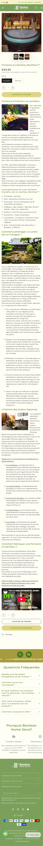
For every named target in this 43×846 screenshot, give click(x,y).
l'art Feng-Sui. (17, 283)
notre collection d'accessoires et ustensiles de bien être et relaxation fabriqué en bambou (17, 155)
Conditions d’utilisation (32, 838)
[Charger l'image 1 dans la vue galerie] (16, 57)
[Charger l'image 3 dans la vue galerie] (27, 57)
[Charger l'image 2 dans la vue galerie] (21, 57)
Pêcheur (19, 81)
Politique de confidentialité (14, 838)
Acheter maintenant (22, 628)
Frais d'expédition (15, 72)
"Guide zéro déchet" (9, 574)
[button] (36, 8)
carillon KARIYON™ (31, 328)
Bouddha (7, 81)
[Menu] (3, 8)
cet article (34, 537)
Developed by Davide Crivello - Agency (21, 833)
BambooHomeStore (17, 830)
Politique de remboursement (22, 836)
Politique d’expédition (23, 841)
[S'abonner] (40, 793)
